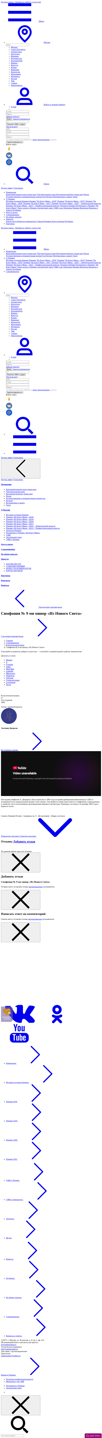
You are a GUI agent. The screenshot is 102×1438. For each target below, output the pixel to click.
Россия (14, 79)
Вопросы (5, 585)
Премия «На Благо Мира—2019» (20, 519)
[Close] (20, 862)
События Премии (44, 221)
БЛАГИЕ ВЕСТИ (13, 564)
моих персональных (41, 140)
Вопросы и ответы (14, 1336)
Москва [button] (46, 42)
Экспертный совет (45, 208)
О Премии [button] (10, 199)
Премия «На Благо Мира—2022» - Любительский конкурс (31, 526)
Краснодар (15, 72)
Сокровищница (12, 215)
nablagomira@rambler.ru (11, 1356)
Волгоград (15, 54)
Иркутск (14, 65)
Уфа (12, 81)
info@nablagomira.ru (9, 1349)
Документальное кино (46, 194)
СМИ (8, 535)
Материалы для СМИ (15, 1381)
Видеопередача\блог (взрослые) (70, 194)
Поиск (46, 184)
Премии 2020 (12, 1140)
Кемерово (15, 70)
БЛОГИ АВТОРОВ (14, 571)
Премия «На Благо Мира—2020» (20, 522)
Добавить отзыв (24, 841)
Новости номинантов (27, 221)
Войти (9, 119)
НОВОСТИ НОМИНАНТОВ (18, 568)
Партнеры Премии (71, 208)
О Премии (5, 510)
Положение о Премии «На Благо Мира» (23, 533)
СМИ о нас (58, 208)
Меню (41, 21)
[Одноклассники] (57, 1023)
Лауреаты (10, 1219)
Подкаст (49, 197)
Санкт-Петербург (18, 49)
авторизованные (36, 887)
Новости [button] (9, 219)
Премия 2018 (12, 1102)
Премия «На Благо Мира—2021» (20, 524)
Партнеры (10, 224)
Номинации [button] (11, 192)
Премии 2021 (12, 1159)
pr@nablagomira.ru (8, 1345)
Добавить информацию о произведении (18, 705)
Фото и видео (12, 212)
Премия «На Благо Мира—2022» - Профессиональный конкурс (33, 528)
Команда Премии (8, 1375)
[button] (24, 293)
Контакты (84, 208)
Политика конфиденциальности (19, 1379)
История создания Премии (17, 201)
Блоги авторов (58, 221)
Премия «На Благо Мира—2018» (20, 517)
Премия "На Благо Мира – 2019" (71, 201)
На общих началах (14, 217)
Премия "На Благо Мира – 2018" (43, 201)
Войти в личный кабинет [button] (54, 105)
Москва (14, 47)
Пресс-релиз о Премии (27, 208)
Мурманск (15, 76)
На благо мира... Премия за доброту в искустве (21, 2)
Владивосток (16, 58)
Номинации (6, 484)
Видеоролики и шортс (63, 197)
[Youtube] (19, 1042)
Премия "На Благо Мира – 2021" (37, 203)
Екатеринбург (17, 61)
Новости (5, 559)
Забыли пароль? (13, 116)
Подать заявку (7, 188)
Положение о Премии (15, 1386)
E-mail (13, 107)
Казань (14, 67)
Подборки (16, 210)
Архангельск (16, 52)
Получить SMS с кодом (16, 124)
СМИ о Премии (12, 539)
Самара (14, 83)
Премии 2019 (12, 1121)
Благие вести (12, 221)
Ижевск (14, 63)
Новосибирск (16, 85)
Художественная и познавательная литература (26, 197)
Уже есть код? (12, 127)
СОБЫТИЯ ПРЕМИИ (15, 566)
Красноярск (16, 74)
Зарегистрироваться (21, 119)
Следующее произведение (12, 636)
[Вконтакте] (20, 1023)
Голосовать (18, 188)
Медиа (9, 1238)
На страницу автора (9, 750)
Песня (86, 194)
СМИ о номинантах (14, 1200)
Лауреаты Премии (68, 206)
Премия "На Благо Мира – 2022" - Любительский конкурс (76, 203)
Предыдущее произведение (50, 607)
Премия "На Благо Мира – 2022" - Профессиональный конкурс (33, 206)
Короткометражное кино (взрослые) (21, 194)
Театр (75, 197)
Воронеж (15, 56)
